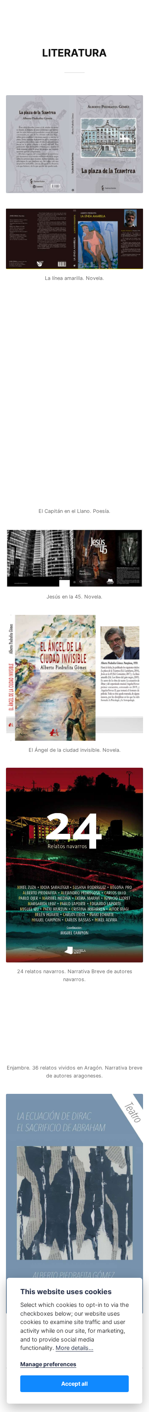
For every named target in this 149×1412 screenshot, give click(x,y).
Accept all (74, 1383)
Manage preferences (48, 1364)
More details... (74, 1347)
